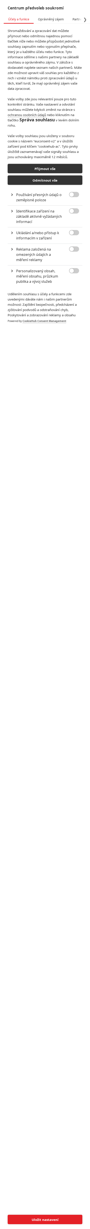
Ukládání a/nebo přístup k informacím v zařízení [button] (37, 235)
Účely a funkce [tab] (18, 19)
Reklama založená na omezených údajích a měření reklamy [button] (33, 254)
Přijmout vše (45, 168)
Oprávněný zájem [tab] (51, 19)
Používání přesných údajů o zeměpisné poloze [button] (39, 197)
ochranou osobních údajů (27, 115)
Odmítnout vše (45, 180)
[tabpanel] (45, 180)
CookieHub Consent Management (44, 321)
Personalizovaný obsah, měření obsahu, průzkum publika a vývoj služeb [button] (37, 276)
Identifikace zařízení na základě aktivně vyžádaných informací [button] (39, 216)
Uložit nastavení (45, 1219)
